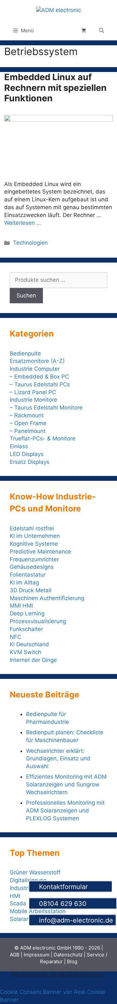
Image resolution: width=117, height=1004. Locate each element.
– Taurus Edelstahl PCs (40, 384)
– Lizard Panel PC (33, 392)
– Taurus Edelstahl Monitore (46, 407)
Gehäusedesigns (32, 567)
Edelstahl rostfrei (32, 528)
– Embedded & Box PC (39, 376)
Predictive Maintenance (40, 551)
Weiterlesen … (22, 223)
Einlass (19, 446)
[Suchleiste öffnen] (101, 30)
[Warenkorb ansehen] (84, 30)
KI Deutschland (29, 644)
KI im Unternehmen (35, 536)
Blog (72, 961)
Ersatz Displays (30, 462)
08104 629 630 (75, 904)
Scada (18, 903)
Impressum (36, 955)
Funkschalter (26, 629)
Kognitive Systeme (34, 543)
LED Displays (27, 454)
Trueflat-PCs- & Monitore (42, 438)
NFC (15, 637)
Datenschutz (68, 955)
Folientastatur (28, 574)
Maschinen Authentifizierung (47, 598)
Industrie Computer (35, 369)
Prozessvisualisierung (38, 621)
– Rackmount (27, 415)
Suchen (26, 295)
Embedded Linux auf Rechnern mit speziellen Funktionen (55, 88)
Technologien (30, 242)
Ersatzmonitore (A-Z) (37, 361)
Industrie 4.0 (26, 888)
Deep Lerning (27, 613)
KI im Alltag (24, 582)
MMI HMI (21, 605)
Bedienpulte (25, 353)
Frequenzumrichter (34, 559)
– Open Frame (28, 423)
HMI (15, 896)
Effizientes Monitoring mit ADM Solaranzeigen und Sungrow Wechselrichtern (66, 784)
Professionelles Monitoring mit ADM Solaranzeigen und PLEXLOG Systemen (65, 810)
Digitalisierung (28, 880)
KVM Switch (25, 652)
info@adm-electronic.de (75, 921)
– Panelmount (28, 431)
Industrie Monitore (33, 399)
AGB (15, 955)
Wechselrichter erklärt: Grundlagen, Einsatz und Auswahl (58, 759)
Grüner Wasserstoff (35, 872)
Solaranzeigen (28, 919)
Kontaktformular (73, 887)
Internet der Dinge (33, 660)
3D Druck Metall (30, 590)
